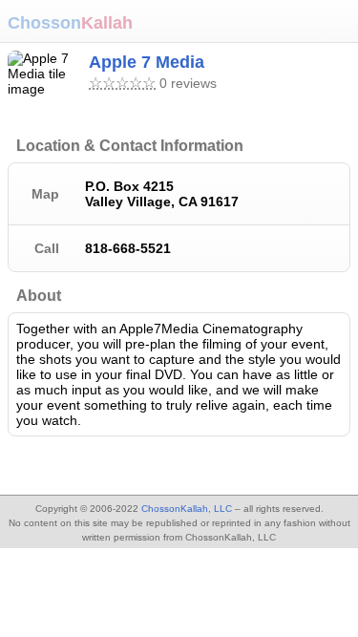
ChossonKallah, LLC (186, 508)
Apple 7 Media (146, 62)
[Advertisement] (152, 468)
